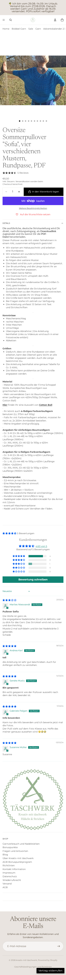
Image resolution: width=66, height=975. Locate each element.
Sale (30, 28)
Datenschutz (10, 876)
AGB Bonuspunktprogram (17, 861)
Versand (7, 883)
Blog (5, 854)
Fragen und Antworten (15, 850)
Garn (38, 28)
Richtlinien (9, 865)
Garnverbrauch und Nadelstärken (21, 843)
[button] (10, 533)
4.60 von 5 (41, 546)
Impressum (9, 872)
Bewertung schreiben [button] (33, 579)
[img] (9, 600)
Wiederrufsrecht (12, 879)
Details (6, 223)
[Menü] (3, 20)
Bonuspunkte (10, 847)
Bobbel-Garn (19, 28)
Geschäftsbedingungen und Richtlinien (33, 967)
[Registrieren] (58, 946)
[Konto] (55, 19)
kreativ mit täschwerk (26, 960)
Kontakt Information (14, 869)
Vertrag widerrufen (50, 970)
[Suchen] (10, 19)
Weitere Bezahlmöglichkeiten (33, 208)
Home (5, 28)
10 (46, 120)
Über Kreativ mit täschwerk (18, 858)
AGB (5, 887)
